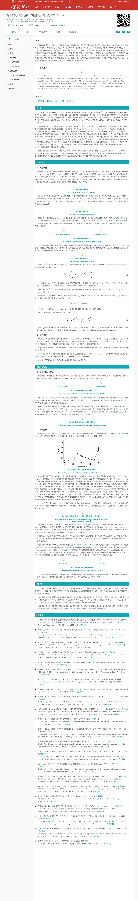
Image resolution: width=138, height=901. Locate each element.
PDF (61, 15)
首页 (36, 7)
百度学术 (123, 620)
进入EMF (113, 7)
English (126, 1)
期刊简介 (46, 7)
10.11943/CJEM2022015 (57, 25)
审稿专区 (79, 7)
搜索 (120, 1)
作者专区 (67, 7)
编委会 (57, 7)
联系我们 (101, 7)
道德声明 (90, 7)
